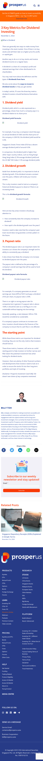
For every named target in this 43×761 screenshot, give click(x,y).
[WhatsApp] (28, 450)
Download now (21, 18)
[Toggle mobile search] (35, 5)
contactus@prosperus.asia (11, 730)
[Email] (36, 450)
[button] (3, 525)
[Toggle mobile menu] (39, 5)
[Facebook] (3, 450)
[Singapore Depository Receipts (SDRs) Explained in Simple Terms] (21, 520)
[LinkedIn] (20, 450)
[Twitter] (12, 450)
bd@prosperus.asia (9, 737)
